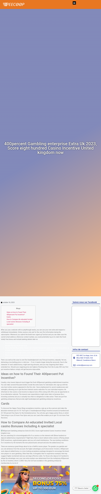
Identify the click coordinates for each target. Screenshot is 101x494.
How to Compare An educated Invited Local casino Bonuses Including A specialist (19, 321)
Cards (9, 317)
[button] (74, 3)
